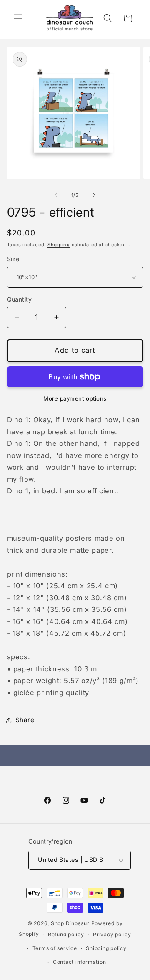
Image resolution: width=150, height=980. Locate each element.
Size (13, 258)
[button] (18, 18)
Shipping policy (106, 948)
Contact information (79, 962)
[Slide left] (56, 195)
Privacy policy (112, 934)
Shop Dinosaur (70, 923)
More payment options (75, 398)
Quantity (19, 299)
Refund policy (66, 934)
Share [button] (25, 720)
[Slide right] (94, 195)
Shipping (59, 244)
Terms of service (54, 948)
